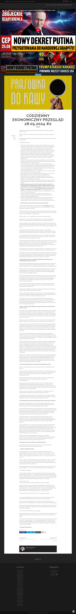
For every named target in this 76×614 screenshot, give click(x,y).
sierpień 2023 (20, 594)
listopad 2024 (20, 574)
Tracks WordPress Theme (33, 612)
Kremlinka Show (54, 571)
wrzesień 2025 (20, 570)
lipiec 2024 (20, 579)
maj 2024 (20, 582)
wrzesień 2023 (20, 593)
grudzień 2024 (20, 573)
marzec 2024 (20, 585)
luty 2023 (20, 602)
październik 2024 (20, 575)
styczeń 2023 (20, 604)
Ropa (14, 137)
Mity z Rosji (15, 1)
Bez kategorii (54, 570)
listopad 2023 (20, 590)
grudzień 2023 (20, 589)
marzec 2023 (20, 601)
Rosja (14, 138)
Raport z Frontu (31, 1)
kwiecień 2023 (20, 600)
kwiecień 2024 (20, 583)
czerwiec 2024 (20, 581)
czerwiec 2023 (20, 597)
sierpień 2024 (20, 578)
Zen (14, 139)
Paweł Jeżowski (41, 112)
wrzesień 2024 (20, 577)
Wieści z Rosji (9, 1)
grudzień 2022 (20, 605)
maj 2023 (20, 598)
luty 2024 (20, 586)
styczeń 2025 (20, 571)
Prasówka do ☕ (22, 1)
